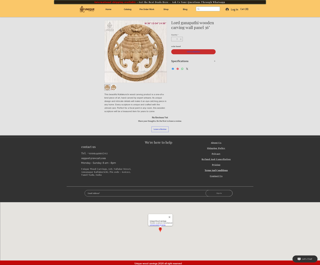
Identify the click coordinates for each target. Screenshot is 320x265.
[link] (245, 9)
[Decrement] (173, 39)
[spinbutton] (177, 39)
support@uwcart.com (93, 158)
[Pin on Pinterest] (177, 68)
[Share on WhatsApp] (182, 68)
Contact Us (216, 176)
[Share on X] (187, 68)
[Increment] (181, 39)
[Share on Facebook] (172, 68)
